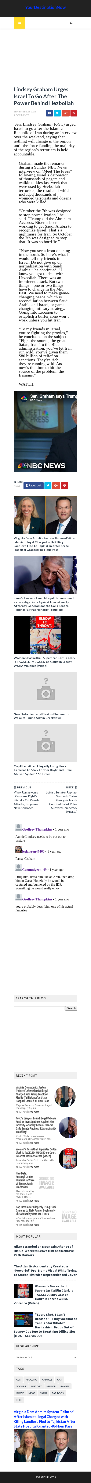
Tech (19, 1400)
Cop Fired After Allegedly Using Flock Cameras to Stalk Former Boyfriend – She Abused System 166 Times (43, 769)
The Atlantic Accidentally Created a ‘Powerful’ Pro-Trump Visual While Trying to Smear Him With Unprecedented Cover (45, 1270)
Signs (43, 1393)
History (36, 1386)
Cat (59, 1379)
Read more (33, 1112)
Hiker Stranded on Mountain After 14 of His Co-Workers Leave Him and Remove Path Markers (44, 1250)
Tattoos (58, 1393)
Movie (20, 1393)
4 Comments (21, 115)
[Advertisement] (45, 59)
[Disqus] (45, 875)
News (17, 485)
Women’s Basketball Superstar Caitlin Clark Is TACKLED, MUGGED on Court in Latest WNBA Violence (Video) (44, 661)
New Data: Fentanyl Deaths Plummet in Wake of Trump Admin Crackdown (41, 716)
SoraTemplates (46, 1477)
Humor (51, 1386)
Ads (18, 1379)
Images (65, 1386)
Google (21, 1386)
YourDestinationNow (45, 7)
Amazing (31, 1379)
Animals (47, 1379)
